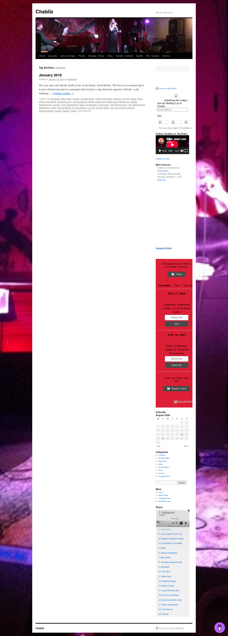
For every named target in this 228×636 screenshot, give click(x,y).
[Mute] (182, 150)
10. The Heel (164, 571)
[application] (172, 144)
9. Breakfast (164, 567)
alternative (107, 98)
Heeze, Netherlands (176, 345)
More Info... (162, 179)
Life (130, 104)
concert (56, 104)
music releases (164, 467)
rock (112, 107)
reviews (75, 98)
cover (63, 104)
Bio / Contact (152, 55)
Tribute (73, 110)
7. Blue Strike (165, 557)
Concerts (52, 55)
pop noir (91, 107)
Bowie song (100, 101)
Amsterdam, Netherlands (177, 304)
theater (58, 110)
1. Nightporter (165, 529)
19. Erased (163, 614)
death (81, 104)
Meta (63, 98)
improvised (104, 104)
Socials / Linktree (124, 55)
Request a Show (179, 388)
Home (42, 55)
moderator (72, 79)
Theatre (65, 110)
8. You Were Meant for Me (170, 562)
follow (179, 274)
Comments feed (164, 498)
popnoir (99, 107)
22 (182, 434)
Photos (81, 55)
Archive (166, 55)
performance (44, 107)
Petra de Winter (64, 107)
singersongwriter (46, 110)
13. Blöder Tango (166, 586)
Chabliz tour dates (163, 158)
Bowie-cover (112, 101)
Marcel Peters (139, 104)
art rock (126, 98)
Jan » (186, 445)
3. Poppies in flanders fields (171, 539)
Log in (161, 492)
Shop (110, 55)
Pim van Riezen (79, 107)
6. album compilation (168, 553)
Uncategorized (87, 98)
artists (133, 98)
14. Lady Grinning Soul (169, 590)
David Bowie (72, 104)
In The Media (54, 98)
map (178, 173)
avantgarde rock (80, 101)
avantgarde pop (64, 101)
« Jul (158, 445)
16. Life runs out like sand (170, 600)
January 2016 (50, 74)
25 (163, 438)
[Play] (160, 150)
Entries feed (163, 495)
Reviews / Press (96, 55)
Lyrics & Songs (67, 55)
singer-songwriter (127, 107)
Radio (106, 107)
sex (116, 107)
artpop (140, 98)
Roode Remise (163, 170)
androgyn (117, 98)
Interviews (162, 461)
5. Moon (162, 548)
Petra (53, 107)
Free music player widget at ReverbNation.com (176, 128)
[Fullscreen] (186, 150)
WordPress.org (164, 501)
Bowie (91, 101)
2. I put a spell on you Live (170, 534)
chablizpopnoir (45, 104)
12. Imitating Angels (167, 581)
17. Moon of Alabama (168, 605)
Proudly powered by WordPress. (172, 628)
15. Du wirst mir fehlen (169, 595)
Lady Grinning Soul (118, 104)
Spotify (139, 55)
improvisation (91, 104)
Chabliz (44, 11)
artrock (42, 101)
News (68, 98)
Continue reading (63, 93)
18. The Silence (166, 609)
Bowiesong (124, 101)
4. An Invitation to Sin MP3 (170, 543)
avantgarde (51, 101)
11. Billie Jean (165, 576)
